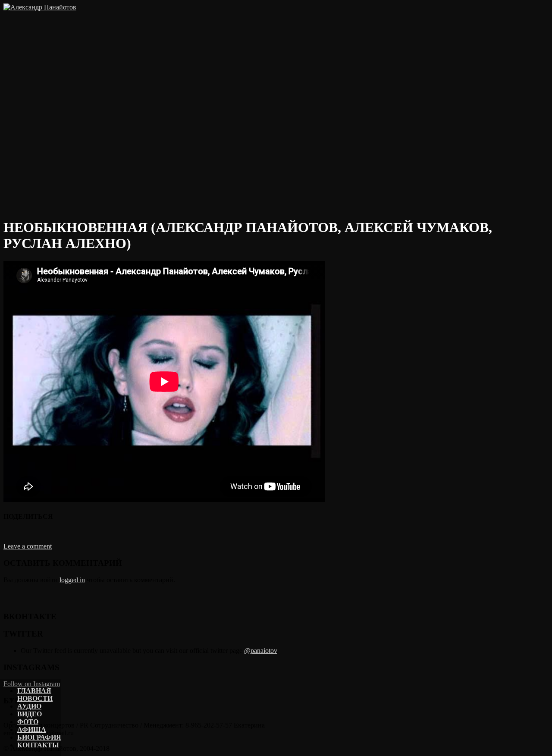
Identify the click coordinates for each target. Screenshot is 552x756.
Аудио (29, 706)
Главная (34, 690)
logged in (72, 579)
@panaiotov (260, 650)
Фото (27, 721)
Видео (29, 714)
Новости (35, 698)
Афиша (31, 729)
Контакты (38, 745)
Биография (39, 737)
